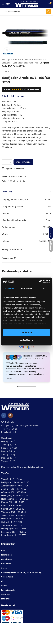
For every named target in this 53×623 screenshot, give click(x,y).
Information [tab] (26, 288)
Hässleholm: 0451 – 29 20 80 (14, 499)
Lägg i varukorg (23, 162)
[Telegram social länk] (23, 181)
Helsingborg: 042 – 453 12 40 (14, 495)
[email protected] (8, 432)
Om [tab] (43, 288)
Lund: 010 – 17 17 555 (11, 505)
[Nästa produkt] (8, 71)
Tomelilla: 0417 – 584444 (13, 515)
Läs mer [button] (9, 378)
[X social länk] (11, 181)
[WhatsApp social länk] (20, 181)
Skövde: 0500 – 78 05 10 (12, 509)
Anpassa (25, 340)
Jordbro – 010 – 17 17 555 (13, 489)
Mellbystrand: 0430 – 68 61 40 (15, 482)
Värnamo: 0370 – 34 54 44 (13, 512)
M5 (36, 63)
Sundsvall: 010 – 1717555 (13, 525)
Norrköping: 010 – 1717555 (13, 528)
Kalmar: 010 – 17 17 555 (12, 502)
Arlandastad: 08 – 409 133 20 (14, 486)
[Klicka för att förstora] (7, 50)
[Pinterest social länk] (14, 181)
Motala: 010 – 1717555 (12, 518)
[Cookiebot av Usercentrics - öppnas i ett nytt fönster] (39, 281)
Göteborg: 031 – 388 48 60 (13, 492)
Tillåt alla (26, 332)
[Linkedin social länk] (17, 181)
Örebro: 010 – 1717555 (11, 522)
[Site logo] (26, 3)
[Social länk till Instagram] (10, 415)
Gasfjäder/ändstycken (23, 63)
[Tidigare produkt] (3, 71)
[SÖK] (48, 11)
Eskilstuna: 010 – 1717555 (13, 532)
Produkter (17, 59)
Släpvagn (6, 59)
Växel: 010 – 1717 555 (11, 479)
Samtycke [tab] (9, 288)
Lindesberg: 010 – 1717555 (13, 535)
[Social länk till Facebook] (8, 181)
